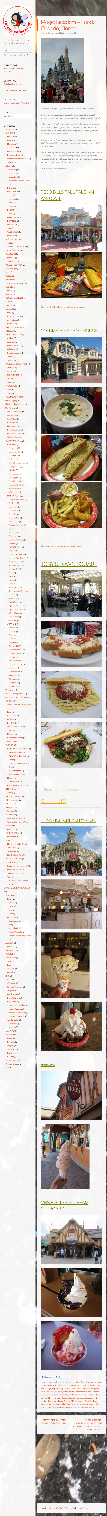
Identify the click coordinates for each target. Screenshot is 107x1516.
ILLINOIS (9, 789)
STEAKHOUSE (11, 386)
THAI (9, 228)
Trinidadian (11, 261)
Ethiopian (11, 136)
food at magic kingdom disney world (54, 1388)
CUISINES (8, 129)
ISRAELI (8, 305)
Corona (12, 635)
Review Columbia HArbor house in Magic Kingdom (77, 1401)
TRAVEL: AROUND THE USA (15, 697)
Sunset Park (14, 488)
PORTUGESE (10, 367)
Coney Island (14, 466)
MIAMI (10, 778)
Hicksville (11, 422)
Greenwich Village (16, 539)
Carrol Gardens (15, 452)
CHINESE (11, 169)
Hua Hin (10, 1056)
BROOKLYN (12, 444)
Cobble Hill (13, 455)
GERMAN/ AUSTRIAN (14, 298)
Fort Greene (14, 474)
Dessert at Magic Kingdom (91, 1385)
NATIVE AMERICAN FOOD (16, 364)
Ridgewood (13, 675)
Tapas (9, 382)
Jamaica (12, 657)
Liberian (10, 140)
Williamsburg (14, 492)
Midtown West (15, 565)
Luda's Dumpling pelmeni (14, 404)
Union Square (14, 602)
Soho (11, 583)
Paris (9, 965)
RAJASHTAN (12, 1001)
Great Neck (12, 419)
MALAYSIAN (12, 217)
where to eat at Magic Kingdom (88, 1404)
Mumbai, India (13, 994)
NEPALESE (11, 221)
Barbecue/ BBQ (11, 239)
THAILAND (10, 1049)
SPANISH (9, 378)
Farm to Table (13, 151)
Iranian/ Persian (13, 345)
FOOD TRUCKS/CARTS (14, 283)
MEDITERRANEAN (13, 327)
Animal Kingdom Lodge (18, 756)
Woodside (13, 686)
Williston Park (13, 437)
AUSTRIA (9, 943)
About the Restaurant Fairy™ (16, 55)
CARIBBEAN (10, 254)
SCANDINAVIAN (12, 375)
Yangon (10, 1045)
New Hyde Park (13, 430)
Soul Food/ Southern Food (17, 158)
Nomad (12, 580)
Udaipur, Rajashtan (16, 1016)
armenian (11, 342)
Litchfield (11, 734)
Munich (10, 972)
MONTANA (10, 814)
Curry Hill (13, 514)
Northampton (13, 800)
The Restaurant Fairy (17, 40)
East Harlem (14, 518)
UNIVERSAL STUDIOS (16, 785)
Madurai (12, 1027)
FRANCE (9, 961)
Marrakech (13, 928)
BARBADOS (10, 950)
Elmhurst (13, 638)
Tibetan (8, 389)
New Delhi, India (14, 998)
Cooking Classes (12, 1064)
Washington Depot (15, 737)
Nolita (11, 576)
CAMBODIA (10, 954)
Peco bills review (75, 1398)
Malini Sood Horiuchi (67, 33)
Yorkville (12, 620)
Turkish (10, 356)
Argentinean (12, 320)
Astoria (12, 627)
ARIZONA (9, 701)
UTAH (8, 840)
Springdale (11, 851)
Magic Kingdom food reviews (71, 1395)
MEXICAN (9, 331)
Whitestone (14, 682)
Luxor (11, 913)
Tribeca (12, 598)
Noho (11, 572)
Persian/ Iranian (13, 353)
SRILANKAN (12, 224)
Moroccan (11, 144)
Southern (11, 162)
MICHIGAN (10, 803)
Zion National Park (15, 855)
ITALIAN (9, 309)
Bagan (9, 1038)
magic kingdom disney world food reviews (71, 1391)
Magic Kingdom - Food (77, 1388)
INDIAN (10, 188)
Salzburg (10, 946)
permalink (90, 1407)
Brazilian (9, 243)
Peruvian (10, 323)
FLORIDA (9, 745)
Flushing (12, 642)
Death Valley (12, 723)
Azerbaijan (9, 235)
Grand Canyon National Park (19, 704)
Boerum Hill (14, 448)
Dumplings (13, 177)
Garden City (12, 415)
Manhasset (11, 426)
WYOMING (10, 862)
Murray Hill (13, 569)
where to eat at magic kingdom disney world (57, 1407)
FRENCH (9, 287)
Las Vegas (11, 829)
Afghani (10, 338)
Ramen (11, 202)
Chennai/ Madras (14, 987)
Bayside (12, 631)
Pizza (9, 312)
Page (9, 712)
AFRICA (8, 895)
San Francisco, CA (14, 726)
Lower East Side (15, 554)
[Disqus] (71, 1470)
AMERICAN (10, 147)
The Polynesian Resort (18, 774)
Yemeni (10, 360)
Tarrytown (9, 690)
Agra (9, 979)
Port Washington (14, 433)
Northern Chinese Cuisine (19, 180)
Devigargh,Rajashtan (17, 1005)
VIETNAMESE (13, 232)
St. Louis (10, 811)
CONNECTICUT (12, 730)
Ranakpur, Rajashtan (17, 1012)
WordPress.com (85, 1508)
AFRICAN (9, 133)
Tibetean (9, 393)
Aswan (11, 902)
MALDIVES (10, 1031)
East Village (14, 521)
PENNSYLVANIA (12, 833)
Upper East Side (15, 605)
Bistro (9, 290)
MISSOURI (9, 807)
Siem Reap (11, 957)
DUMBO (12, 470)
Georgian (9, 294)
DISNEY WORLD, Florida (69, 1382)
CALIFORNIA (10, 715)
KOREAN (10, 210)
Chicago (10, 792)
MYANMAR (10, 1034)
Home (6, 50)
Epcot (11, 759)
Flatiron (12, 532)
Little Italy (13, 550)
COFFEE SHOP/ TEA (13, 265)
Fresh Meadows (15, 649)
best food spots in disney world (69, 1385)
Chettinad (13, 1023)
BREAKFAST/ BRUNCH (14, 246)
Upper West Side (16, 609)
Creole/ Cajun (11, 268)
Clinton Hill (13, 510)
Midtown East (14, 561)
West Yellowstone (14, 818)
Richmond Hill (14, 671)
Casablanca (13, 921)
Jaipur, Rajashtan (16, 1009)
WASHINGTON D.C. (13, 858)
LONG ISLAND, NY (13, 411)
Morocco (11, 917)
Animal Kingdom (15, 752)
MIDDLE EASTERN (13, 334)
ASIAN (8, 166)
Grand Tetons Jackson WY (18, 866)
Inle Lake (11, 1042)
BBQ (11, 213)
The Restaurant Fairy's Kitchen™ (17, 103)
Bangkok (10, 1053)
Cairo (11, 906)
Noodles (12, 199)
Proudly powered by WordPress (52, 1508)
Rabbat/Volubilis (15, 932)
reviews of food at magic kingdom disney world (58, 1404)
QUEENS (10, 624)
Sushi (11, 206)
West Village (14, 613)
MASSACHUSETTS (13, 796)
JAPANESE (11, 191)
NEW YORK (8, 408)
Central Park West (17, 499)
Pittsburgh (11, 836)
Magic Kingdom (15, 770)
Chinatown (13, 507)
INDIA (8, 976)
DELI (7, 272)
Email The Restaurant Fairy (15, 90)
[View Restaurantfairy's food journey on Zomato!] (18, 71)
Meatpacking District (18, 558)
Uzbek (6, 1067)
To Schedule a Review (12, 84)
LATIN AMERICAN (13, 316)
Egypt (9, 899)
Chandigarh (12, 983)
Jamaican (10, 257)
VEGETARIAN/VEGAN (14, 397)
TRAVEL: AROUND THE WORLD (17, 888)
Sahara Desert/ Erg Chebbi (20, 935)
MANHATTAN (13, 496)
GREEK (8, 301)
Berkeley (11, 719)
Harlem (12, 543)
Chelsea (12, 503)
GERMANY (9, 968)
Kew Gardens (14, 660)
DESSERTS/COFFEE (13, 279)
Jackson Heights (15, 653)
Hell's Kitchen (14, 547)
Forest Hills (14, 646)
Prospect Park (15, 485)
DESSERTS (9, 276)
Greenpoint (14, 477)
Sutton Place (14, 587)
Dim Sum (12, 173)
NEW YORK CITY (12, 441)
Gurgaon (10, 990)
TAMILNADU (12, 1020)
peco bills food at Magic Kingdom (56, 1398)
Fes (10, 924)
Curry (11, 195)
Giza (10, 910)
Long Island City (15, 664)
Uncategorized (10, 1060)
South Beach (14, 781)
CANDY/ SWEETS (12, 250)
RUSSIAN (9, 371)
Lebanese (11, 349)
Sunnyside (13, 679)
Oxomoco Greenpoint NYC (15, 693)
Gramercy (13, 536)
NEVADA (9, 825)
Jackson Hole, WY (14, 869)
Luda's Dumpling (10, 400)
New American (13, 155)
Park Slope (13, 481)
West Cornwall (13, 741)
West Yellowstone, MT (16, 822)
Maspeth (12, 668)
